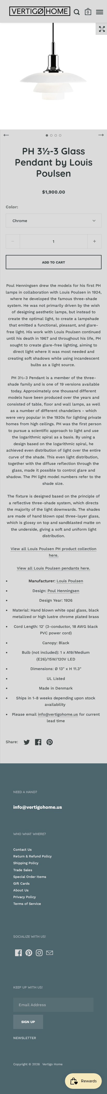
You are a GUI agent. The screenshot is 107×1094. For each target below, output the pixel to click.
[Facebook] (18, 952)
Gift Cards (21, 883)
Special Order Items (29, 877)
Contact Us (22, 849)
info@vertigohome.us (58, 714)
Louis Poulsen (70, 581)
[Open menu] (99, 12)
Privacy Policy (24, 897)
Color (11, 206)
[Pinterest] (28, 952)
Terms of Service (27, 904)
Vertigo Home (52, 1064)
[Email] (49, 952)
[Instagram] (39, 952)
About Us (21, 890)
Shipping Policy (25, 863)
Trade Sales (22, 870)
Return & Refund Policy (32, 856)
